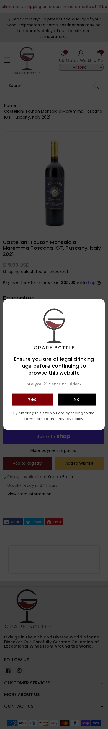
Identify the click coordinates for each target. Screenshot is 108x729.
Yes (32, 399)
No (77, 399)
